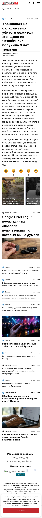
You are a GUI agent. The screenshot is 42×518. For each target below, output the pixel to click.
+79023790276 (19, 457)
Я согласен (21, 510)
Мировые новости (11, 212)
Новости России (10, 19)
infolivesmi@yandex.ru (19, 461)
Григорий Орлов (10, 53)
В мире (7, 267)
